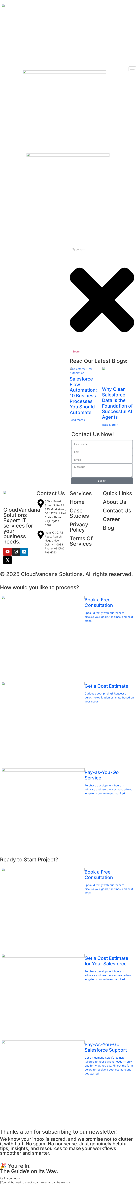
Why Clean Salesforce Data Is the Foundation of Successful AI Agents (117, 403)
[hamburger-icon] (132, 68)
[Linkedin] (24, 552)
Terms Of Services (81, 541)
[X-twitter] (7, 560)
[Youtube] (7, 552)
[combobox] (102, 249)
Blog (108, 528)
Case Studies (79, 513)
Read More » (78, 420)
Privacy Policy (79, 527)
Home (77, 502)
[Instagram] (16, 552)
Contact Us (117, 510)
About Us (114, 502)
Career (111, 519)
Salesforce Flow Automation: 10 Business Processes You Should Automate (83, 395)
